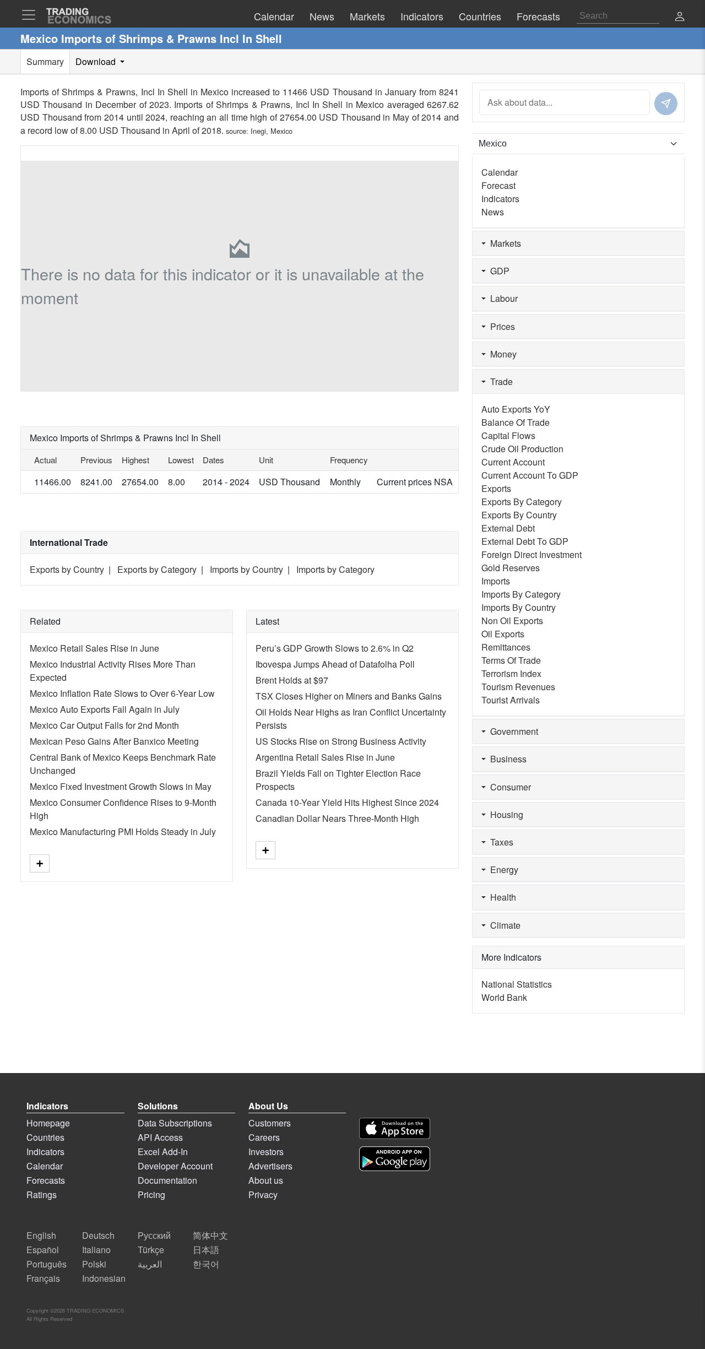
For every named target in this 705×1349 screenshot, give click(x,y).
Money (501, 354)
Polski (94, 1264)
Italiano (96, 1249)
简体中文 (210, 1235)
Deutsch (98, 1235)
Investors (266, 1151)
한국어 (206, 1264)
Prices (500, 326)
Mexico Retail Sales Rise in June (94, 648)
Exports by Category (157, 569)
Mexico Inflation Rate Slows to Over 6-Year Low (122, 693)
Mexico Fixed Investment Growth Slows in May (121, 786)
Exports (496, 488)
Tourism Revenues (518, 686)
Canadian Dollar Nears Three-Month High (337, 818)
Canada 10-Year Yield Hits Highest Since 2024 (347, 802)
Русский (154, 1235)
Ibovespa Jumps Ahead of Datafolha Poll (335, 664)
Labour (502, 298)
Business (506, 758)
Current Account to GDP (529, 475)
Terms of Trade (511, 660)
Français (43, 1278)
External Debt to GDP (524, 541)
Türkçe (151, 1249)
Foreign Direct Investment (531, 554)
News (492, 211)
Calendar (499, 172)
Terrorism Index (511, 673)
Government (512, 731)
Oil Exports (502, 633)
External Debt (508, 528)
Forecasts (45, 1180)
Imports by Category (335, 569)
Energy (502, 869)
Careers (264, 1137)
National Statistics (516, 984)
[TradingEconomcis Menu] (32, 14)
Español (42, 1249)
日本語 (206, 1249)
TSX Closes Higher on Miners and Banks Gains (349, 696)
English (41, 1235)
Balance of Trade (515, 422)
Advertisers (270, 1166)
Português (46, 1264)
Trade (499, 381)
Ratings (41, 1194)
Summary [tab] (45, 61)
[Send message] (665, 103)
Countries (45, 1137)
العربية (150, 1264)
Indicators (500, 198)
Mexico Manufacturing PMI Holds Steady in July (123, 831)
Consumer (508, 787)
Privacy (263, 1194)
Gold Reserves (510, 567)
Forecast (498, 185)
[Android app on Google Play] (394, 1158)
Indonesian (104, 1278)
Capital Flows (508, 435)
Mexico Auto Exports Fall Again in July (105, 709)
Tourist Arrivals (510, 700)
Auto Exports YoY (515, 409)
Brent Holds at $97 (292, 680)
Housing (504, 814)
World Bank (504, 997)
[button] (680, 17)
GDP (497, 270)
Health (501, 897)
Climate (503, 925)
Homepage (48, 1123)
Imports (495, 581)
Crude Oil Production (522, 448)
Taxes (499, 842)
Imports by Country (246, 569)
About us (265, 1180)
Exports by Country (67, 569)
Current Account (513, 462)
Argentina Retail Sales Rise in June (325, 757)
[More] (40, 863)
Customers (269, 1123)
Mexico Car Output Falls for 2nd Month (104, 725)
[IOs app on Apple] (394, 1128)
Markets (503, 243)
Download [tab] (96, 61)
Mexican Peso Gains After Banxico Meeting (114, 741)
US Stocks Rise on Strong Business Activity (341, 741)
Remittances (505, 647)
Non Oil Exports (512, 620)
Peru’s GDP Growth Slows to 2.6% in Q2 (335, 648)
